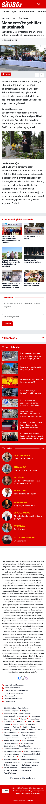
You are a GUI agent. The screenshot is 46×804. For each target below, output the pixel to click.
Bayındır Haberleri (11, 735)
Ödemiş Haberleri (11, 765)
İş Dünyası (8, 722)
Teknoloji (7, 730)
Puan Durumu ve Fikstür (14, 693)
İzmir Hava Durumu (12, 688)
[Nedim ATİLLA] (7, 492)
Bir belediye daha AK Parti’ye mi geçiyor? (28, 517)
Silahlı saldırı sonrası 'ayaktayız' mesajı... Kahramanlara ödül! (11, 286)
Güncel (5, 11)
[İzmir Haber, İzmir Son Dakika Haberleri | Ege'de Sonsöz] (12, 4)
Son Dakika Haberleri (13, 698)
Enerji (23, 719)
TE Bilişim (29, 800)
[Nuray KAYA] (7, 528)
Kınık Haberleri (25, 757)
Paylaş (7, 74)
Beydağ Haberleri (30, 738)
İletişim (25, 711)
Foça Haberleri (25, 746)
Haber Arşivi (10, 701)
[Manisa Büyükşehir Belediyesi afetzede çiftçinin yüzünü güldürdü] (12, 253)
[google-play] (29, 779)
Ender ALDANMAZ (22, 513)
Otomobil (19, 722)
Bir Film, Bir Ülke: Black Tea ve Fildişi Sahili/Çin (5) (27, 482)
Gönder (7, 324)
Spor (33, 727)
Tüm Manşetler (11, 696)
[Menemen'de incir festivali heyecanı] (34, 276)
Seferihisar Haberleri (30, 765)
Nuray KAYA (19, 526)
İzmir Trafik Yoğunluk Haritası (16, 690)
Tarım (29, 722)
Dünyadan (36, 716)
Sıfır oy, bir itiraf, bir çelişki (25, 470)
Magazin (31, 724)
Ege (14, 11)
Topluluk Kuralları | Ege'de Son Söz (17, 714)
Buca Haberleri (28, 741)
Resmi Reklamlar (10, 773)
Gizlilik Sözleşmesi (11, 711)
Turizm (37, 722)
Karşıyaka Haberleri (11, 754)
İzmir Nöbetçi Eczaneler (14, 685)
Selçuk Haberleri (10, 768)
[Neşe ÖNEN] (7, 481)
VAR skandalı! (20, 541)
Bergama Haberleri (11, 738)
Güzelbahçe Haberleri (31, 749)
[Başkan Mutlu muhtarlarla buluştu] (34, 253)
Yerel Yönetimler (27, 11)
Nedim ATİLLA (20, 491)
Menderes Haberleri (29, 759)
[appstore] (16, 779)
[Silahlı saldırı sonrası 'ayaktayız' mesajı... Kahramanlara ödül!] (12, 276)
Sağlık (25, 727)
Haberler (5, 18)
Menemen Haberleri (12, 762)
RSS (6, 791)
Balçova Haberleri (28, 732)
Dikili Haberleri (9, 746)
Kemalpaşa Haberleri (31, 754)
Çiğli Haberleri (27, 743)
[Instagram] (27, 678)
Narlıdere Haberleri (31, 762)
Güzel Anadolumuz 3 (23, 459)
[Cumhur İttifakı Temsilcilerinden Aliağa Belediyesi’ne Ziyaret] (12, 229)
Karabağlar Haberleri (12, 751)
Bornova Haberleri (11, 741)
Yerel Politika (20, 730)
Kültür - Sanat (18, 724)
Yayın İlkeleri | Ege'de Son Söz (16, 716)
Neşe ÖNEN (19, 478)
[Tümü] (43, 338)
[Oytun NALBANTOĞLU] (7, 539)
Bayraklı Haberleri (29, 735)
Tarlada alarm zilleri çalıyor (26, 494)
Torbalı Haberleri (10, 770)
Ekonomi (14, 719)
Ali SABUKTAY (20, 467)
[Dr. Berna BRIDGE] (7, 457)
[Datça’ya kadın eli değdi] (34, 229)
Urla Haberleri (26, 770)
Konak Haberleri (10, 759)
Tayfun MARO (20, 502)
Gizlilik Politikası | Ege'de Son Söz (17, 708)
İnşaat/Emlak (35, 719)
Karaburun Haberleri (32, 751)
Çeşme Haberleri (11, 743)
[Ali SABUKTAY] (7, 469)
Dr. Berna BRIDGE (22, 455)
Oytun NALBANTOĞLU (24, 538)
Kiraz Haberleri (10, 757)
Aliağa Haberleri (10, 732)
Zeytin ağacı (20, 529)
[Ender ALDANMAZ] (7, 516)
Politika (16, 727)
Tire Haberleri (26, 768)
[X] (23, 678)
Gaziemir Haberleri (11, 749)
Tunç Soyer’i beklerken (24, 506)
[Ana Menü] (42, 4)
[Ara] (38, 4)
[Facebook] (19, 678)
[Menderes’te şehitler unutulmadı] (23, 58)
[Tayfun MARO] (7, 504)
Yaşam (6, 727)
